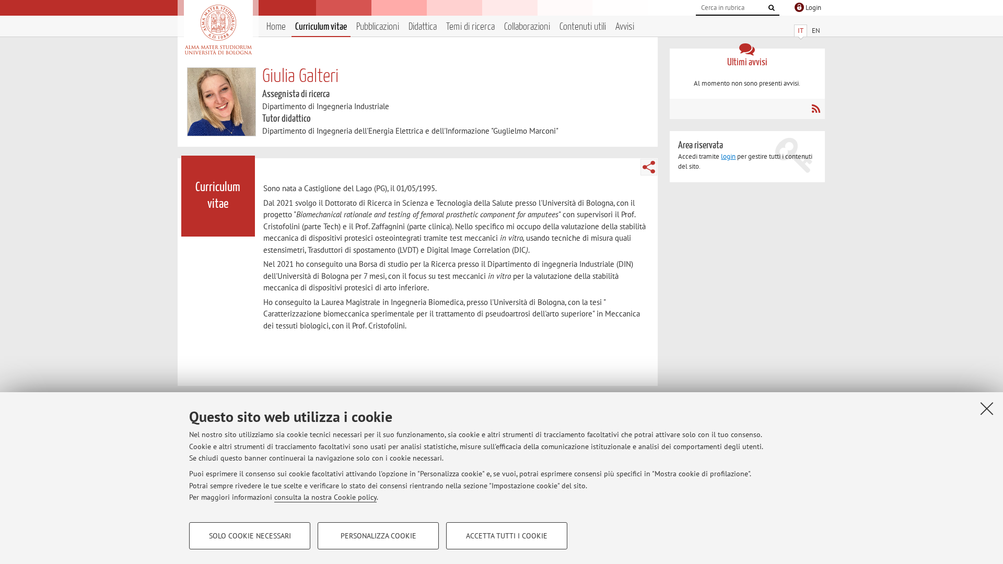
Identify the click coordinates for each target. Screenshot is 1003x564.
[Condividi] (648, 167)
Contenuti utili (582, 27)
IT (800, 30)
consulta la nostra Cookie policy (325, 497)
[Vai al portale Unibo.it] (218, 30)
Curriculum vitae (321, 27)
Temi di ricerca (470, 27)
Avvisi (624, 27)
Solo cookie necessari (250, 535)
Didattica (423, 27)
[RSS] (816, 108)
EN (816, 30)
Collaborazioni (527, 27)
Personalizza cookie (378, 535)
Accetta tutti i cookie (506, 535)
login (728, 156)
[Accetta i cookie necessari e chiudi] (986, 408)
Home (276, 27)
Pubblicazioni (377, 27)
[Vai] (771, 8)
